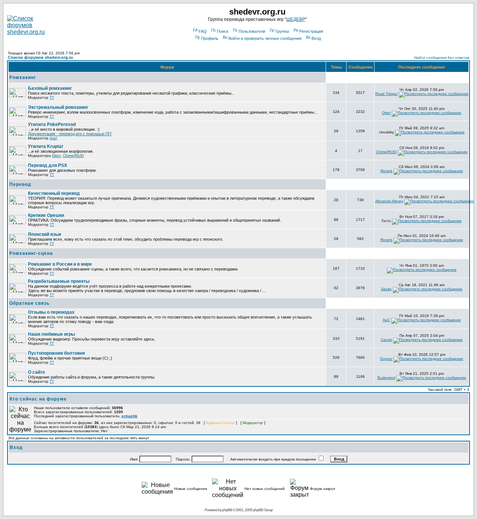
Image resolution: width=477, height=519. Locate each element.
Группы (282, 31)
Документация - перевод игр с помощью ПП (69, 134)
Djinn (56, 156)
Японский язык (44, 234)
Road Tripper (386, 94)
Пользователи (251, 31)
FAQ (203, 31)
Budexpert (386, 378)
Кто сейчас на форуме (38, 399)
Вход (316, 38)
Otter (386, 113)
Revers (386, 171)
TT (52, 97)
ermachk (129, 416)
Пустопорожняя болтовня (56, 353)
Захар (386, 289)
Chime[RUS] (73, 156)
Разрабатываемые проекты (58, 281)
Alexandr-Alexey (389, 201)
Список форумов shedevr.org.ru (40, 57)
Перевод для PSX (47, 165)
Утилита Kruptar (45, 146)
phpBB (227, 510)
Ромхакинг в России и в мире (60, 264)
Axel (53, 138)
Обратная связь (29, 303)
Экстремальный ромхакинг (58, 107)
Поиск (222, 31)
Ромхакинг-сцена (31, 253)
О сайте (36, 372)
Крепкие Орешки (46, 215)
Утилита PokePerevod (52, 124)
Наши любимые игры (51, 334)
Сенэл (386, 340)
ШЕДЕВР (295, 19)
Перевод (20, 184)
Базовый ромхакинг (50, 88)
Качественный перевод (54, 193)
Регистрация (311, 31)
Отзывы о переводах (51, 312)
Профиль (209, 38)
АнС (386, 320)
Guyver (386, 359)
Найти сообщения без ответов (441, 58)
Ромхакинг (22, 77)
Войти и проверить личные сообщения (264, 38)
